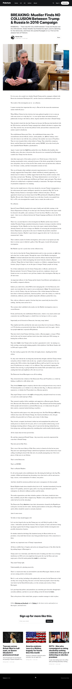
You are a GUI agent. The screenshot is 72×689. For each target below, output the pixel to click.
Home (16, 3)
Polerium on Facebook (21, 603)
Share (58, 37)
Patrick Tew (18, 36)
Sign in (58, 3)
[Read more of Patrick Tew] (13, 37)
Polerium (7, 3)
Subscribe (65, 3)
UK (24, 3)
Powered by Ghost (65, 678)
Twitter (34, 603)
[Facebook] (35, 677)
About (35, 3)
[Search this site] (53, 3)
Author (29, 3)
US (21, 3)
